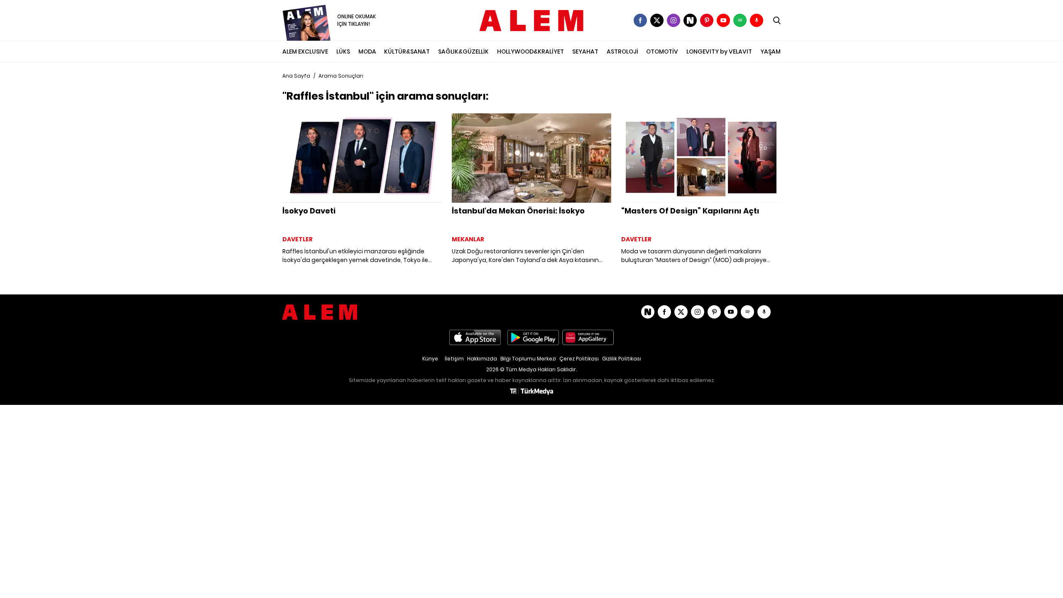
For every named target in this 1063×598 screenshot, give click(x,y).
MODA (367, 51)
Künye (430, 358)
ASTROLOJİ (622, 51)
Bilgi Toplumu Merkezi (528, 358)
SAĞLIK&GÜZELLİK (463, 51)
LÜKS (343, 51)
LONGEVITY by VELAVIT (719, 51)
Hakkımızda (482, 358)
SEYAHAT (585, 51)
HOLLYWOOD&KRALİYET (530, 51)
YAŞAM (770, 51)
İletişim (454, 358)
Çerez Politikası (579, 358)
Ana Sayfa (296, 75)
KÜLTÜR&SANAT (407, 51)
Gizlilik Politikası (621, 358)
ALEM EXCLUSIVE (305, 51)
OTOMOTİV (662, 51)
